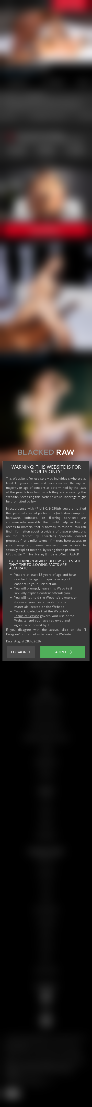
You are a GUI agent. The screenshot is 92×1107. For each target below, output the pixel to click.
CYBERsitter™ (16, 554)
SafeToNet (58, 554)
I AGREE (60, 652)
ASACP (74, 554)
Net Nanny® (38, 554)
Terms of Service (26, 616)
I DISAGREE (21, 652)
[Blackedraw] (46, 454)
